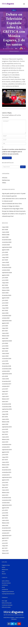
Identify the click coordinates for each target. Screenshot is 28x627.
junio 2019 (5, 361)
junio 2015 (5, 429)
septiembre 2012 (7, 505)
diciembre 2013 (6, 470)
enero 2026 (5, 237)
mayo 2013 (5, 485)
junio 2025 (5, 255)
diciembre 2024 (6, 267)
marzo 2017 (5, 396)
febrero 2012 (5, 523)
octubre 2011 (5, 533)
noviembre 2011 (6, 530)
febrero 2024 (5, 290)
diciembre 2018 (6, 366)
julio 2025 (5, 252)
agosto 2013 (5, 480)
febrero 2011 (5, 553)
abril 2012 (5, 518)
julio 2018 (5, 376)
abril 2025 (5, 260)
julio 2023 (5, 300)
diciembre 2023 (6, 295)
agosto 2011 (5, 538)
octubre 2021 (5, 318)
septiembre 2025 (7, 247)
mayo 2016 (5, 414)
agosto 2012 (5, 507)
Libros (3, 571)
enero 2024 (5, 292)
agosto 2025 (5, 249)
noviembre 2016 (6, 406)
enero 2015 (5, 442)
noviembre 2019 (6, 358)
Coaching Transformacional (8, 593)
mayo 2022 (5, 308)
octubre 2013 (5, 475)
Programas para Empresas (8, 591)
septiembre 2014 (7, 449)
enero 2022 (5, 313)
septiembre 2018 (7, 373)
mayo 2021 (5, 328)
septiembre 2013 (7, 477)
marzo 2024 (5, 287)
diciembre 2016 (6, 404)
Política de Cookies (6, 607)
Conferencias (5, 589)
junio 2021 (5, 325)
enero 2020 (5, 356)
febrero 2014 (5, 464)
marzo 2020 (5, 353)
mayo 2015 (5, 432)
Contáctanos (5, 585)
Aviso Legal (4, 600)
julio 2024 (5, 277)
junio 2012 (5, 513)
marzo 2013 (5, 490)
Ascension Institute (6, 583)
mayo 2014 (5, 457)
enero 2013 (5, 495)
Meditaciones (6, 180)
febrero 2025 (5, 265)
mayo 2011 (5, 545)
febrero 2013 (5, 492)
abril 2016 (5, 416)
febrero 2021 (5, 335)
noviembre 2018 (6, 368)
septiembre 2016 (7, 409)
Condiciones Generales (7, 605)
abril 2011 (4, 548)
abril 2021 (5, 330)
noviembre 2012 (6, 500)
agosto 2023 (5, 298)
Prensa (3, 587)
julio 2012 (5, 510)
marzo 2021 (5, 333)
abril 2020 (5, 351)
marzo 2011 (5, 550)
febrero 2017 (5, 399)
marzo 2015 (5, 437)
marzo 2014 (5, 462)
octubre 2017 (5, 386)
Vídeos (14, 10)
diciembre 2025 (6, 239)
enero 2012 (5, 525)
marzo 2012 (5, 520)
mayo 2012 (5, 515)
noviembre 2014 (6, 444)
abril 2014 (5, 459)
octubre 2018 (6, 371)
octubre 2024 (6, 270)
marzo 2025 (5, 262)
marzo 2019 (5, 363)
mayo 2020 (5, 348)
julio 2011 (4, 540)
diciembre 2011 (6, 528)
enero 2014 (5, 467)
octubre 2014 (5, 447)
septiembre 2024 (7, 272)
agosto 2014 (5, 452)
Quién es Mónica (5, 581)
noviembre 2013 (6, 472)
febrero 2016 (5, 421)
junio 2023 (5, 303)
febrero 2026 (5, 234)
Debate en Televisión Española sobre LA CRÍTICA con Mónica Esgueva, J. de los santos (14, 29)
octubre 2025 (6, 244)
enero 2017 (5, 401)
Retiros (3, 567)
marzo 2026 (5, 232)
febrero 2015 (5, 439)
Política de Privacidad (6, 603)
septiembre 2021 (7, 320)
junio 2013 (5, 482)
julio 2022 (5, 305)
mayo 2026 (5, 227)
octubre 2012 (5, 502)
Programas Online (6, 565)
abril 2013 (5, 487)
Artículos (4, 177)
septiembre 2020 (7, 341)
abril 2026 (5, 229)
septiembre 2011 (6, 535)
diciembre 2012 (6, 497)
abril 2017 (5, 394)
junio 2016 (5, 411)
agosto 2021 (5, 323)
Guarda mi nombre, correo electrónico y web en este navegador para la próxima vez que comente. (14, 151)
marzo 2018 (5, 378)
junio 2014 (5, 454)
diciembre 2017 (6, 381)
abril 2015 (5, 434)
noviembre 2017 (6, 384)
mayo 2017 (5, 391)
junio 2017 (5, 389)
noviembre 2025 (6, 242)
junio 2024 (5, 280)
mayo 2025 (5, 257)
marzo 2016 (5, 419)
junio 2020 (5, 346)
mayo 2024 (5, 282)
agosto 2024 (5, 275)
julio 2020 (5, 343)
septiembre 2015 (7, 427)
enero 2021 (5, 338)
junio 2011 (5, 543)
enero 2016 (5, 424)
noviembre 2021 (6, 315)
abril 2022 (5, 310)
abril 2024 (5, 285)
